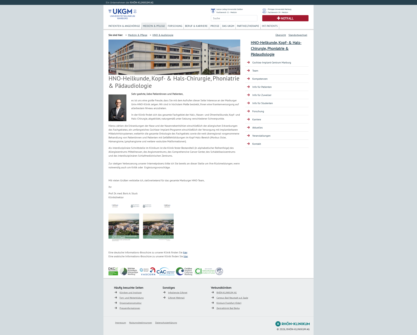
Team (255, 70)
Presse (214, 25)
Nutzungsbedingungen (140, 322)
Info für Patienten (262, 86)
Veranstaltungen (261, 135)
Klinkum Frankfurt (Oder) (228, 303)
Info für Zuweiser (261, 95)
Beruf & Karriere (196, 25)
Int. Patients (270, 25)
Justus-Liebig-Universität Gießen (229, 9)
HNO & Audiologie (162, 35)
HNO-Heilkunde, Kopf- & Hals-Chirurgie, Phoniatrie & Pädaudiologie (276, 48)
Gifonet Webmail (176, 297)
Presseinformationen (130, 308)
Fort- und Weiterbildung (132, 297)
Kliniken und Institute (131, 292)
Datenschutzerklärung (166, 322)
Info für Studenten (262, 103)
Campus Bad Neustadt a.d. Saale (232, 297)
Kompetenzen (260, 78)
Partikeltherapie (248, 25)
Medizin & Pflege (154, 25)
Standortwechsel (297, 35)
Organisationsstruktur (131, 303)
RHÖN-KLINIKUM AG (226, 292)
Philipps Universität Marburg (279, 9)
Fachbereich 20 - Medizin (278, 12)
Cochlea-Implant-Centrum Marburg (271, 62)
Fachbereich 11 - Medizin (226, 12)
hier (185, 252)
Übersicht (280, 35)
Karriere (256, 119)
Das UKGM (228, 25)
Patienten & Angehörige (124, 25)
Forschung (175, 25)
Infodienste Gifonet (177, 292)
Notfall (287, 18)
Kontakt (256, 143)
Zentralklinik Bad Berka (228, 308)
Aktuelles (257, 127)
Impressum (120, 322)
